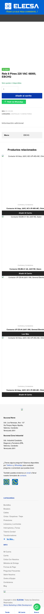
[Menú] (3, 7)
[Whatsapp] (15, 482)
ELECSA (20, 600)
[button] (14, 101)
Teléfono (9, 465)
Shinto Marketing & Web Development (18, 605)
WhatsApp (18, 465)
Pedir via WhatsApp (15, 102)
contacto (23, 475)
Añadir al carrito (23, 95)
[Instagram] (6, 482)
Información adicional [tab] (13, 123)
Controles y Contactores (21, 114)
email (29, 473)
